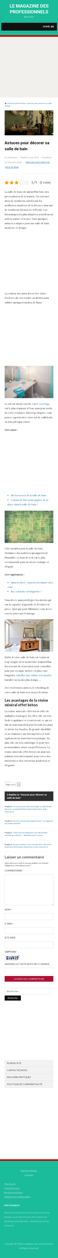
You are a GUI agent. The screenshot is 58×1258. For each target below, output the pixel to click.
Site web (10, 937)
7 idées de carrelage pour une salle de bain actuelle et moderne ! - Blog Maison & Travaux (26, 833)
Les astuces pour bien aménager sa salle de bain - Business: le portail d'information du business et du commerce (29, 809)
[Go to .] (5, 103)
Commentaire (14, 870)
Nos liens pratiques (19, 1077)
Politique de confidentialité (24, 1084)
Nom (8, 909)
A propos (29, 1175)
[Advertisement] (29, 67)
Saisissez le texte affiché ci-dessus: (27, 964)
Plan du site (14, 1063)
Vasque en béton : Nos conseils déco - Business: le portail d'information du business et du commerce (28, 845)
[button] (48, 26)
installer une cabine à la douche (33, 675)
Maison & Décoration (37, 162)
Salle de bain (12, 167)
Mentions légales (29, 1170)
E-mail (9, 923)
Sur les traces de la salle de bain (28, 495)
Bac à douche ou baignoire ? (26, 591)
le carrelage (43, 403)
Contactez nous (17, 1070)
